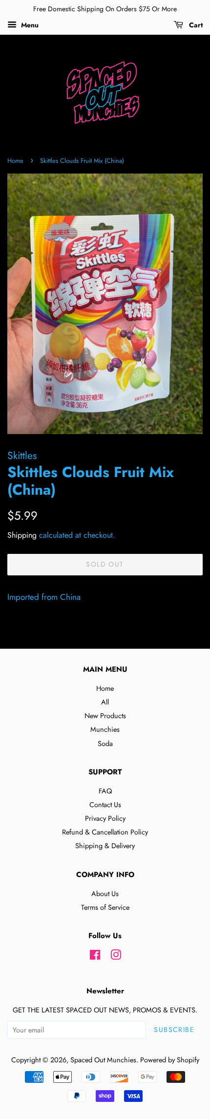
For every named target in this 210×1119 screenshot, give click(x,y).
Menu (29, 25)
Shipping (22, 535)
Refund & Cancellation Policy (105, 832)
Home (15, 160)
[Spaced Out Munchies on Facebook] (95, 957)
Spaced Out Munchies (103, 1060)
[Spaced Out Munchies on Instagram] (115, 957)
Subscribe (174, 1029)
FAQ (105, 791)
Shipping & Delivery (105, 846)
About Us (105, 894)
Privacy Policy (105, 818)
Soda (105, 743)
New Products (105, 716)
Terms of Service (105, 907)
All (105, 702)
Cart (195, 25)
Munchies (105, 729)
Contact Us (105, 805)
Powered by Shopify (169, 1060)
